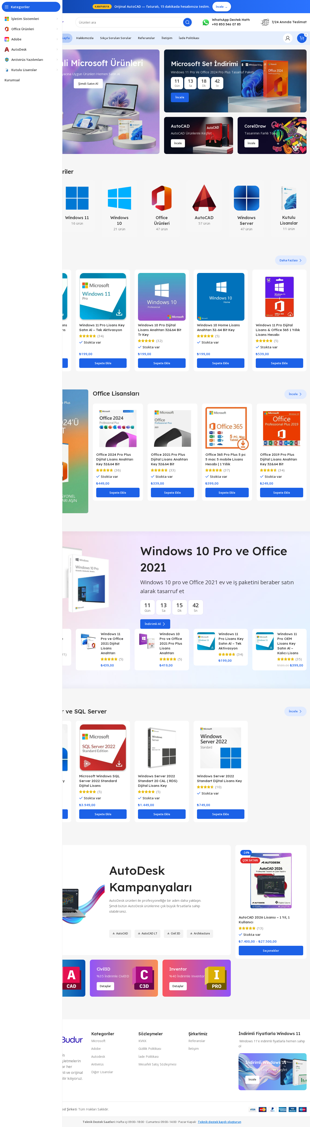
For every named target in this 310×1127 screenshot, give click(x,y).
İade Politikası (148, 1056)
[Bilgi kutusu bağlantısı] (226, 22)
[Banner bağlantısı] (235, 81)
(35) (298, 659)
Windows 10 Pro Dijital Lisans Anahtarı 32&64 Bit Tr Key (159, 330)
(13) (260, 928)
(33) (172, 470)
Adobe (96, 1048)
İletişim (193, 1048)
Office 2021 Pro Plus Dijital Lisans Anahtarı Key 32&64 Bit (169, 459)
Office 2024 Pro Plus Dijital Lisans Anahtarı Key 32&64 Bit (114, 459)
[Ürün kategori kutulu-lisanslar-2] (288, 209)
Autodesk (98, 1056)
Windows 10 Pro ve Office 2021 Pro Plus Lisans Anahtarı (171, 643)
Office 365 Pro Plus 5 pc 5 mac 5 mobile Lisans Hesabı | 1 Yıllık (225, 459)
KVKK (142, 1041)
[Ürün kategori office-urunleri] (162, 209)
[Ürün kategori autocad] (204, 206)
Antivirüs (97, 1064)
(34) (100, 336)
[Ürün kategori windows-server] (246, 209)
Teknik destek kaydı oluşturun (219, 1122)
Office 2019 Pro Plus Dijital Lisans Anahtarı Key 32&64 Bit (278, 459)
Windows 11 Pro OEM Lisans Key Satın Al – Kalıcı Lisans (287, 643)
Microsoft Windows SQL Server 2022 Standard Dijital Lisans (99, 781)
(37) (227, 470)
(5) (217, 336)
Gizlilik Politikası (149, 1048)
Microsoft (98, 1041)
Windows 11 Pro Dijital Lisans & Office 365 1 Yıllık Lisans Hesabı (278, 330)
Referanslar (196, 1041)
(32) (159, 340)
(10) (218, 787)
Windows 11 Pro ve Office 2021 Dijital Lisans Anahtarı (112, 643)
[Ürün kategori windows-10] (119, 209)
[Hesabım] (288, 38)
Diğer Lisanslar (102, 1072)
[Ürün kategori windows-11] (77, 206)
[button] (103, 363)
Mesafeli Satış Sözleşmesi (157, 1064)
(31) (63, 654)
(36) (117, 470)
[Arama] (187, 22)
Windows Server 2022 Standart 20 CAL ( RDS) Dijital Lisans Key (157, 781)
